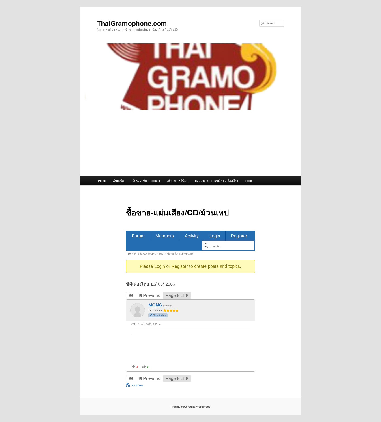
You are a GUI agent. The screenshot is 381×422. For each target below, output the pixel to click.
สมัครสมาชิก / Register (145, 180)
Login (248, 180)
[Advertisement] (190, 143)
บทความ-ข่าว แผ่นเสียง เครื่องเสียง (216, 180)
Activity (192, 235)
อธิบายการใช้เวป (177, 180)
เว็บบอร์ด (118, 180)
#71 (133, 324)
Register (239, 235)
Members (164, 235)
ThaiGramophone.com (132, 23)
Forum (138, 235)
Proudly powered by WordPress (190, 407)
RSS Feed (137, 385)
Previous (151, 295)
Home (102, 180)
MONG (155, 305)
